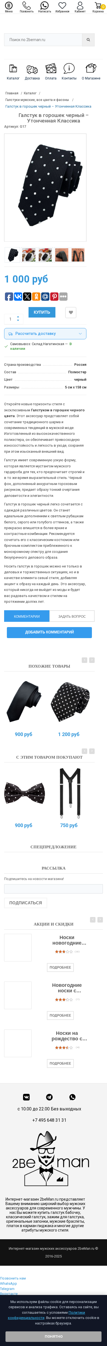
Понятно (54, 1336)
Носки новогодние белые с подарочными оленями (67, 940)
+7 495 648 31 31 (49, 1120)
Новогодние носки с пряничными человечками (67, 988)
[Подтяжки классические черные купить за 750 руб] (70, 793)
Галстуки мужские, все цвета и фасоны (37, 100)
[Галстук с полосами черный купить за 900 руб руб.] (24, 702)
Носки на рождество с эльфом (67, 1036)
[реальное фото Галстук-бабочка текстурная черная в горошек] (24, 793)
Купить (42, 312)
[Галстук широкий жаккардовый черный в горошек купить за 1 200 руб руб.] (70, 702)
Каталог (30, 93)
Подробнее (60, 967)
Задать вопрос (72, 617)
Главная (11, 93)
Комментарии (27, 617)
